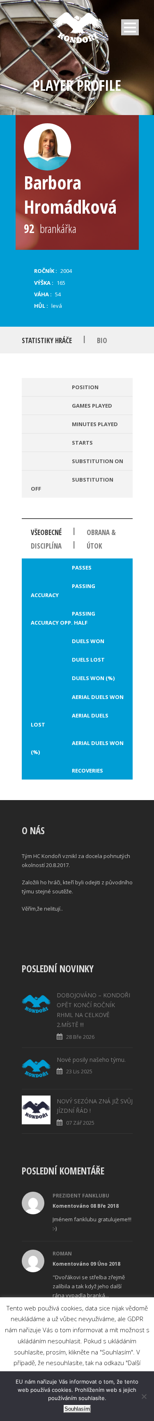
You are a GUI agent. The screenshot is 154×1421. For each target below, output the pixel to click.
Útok (94, 546)
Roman (62, 1253)
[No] (144, 1396)
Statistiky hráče (47, 340)
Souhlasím (77, 1409)
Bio (102, 340)
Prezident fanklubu (81, 1195)
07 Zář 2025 (80, 1122)
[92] (47, 147)
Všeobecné (46, 532)
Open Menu (130, 27)
